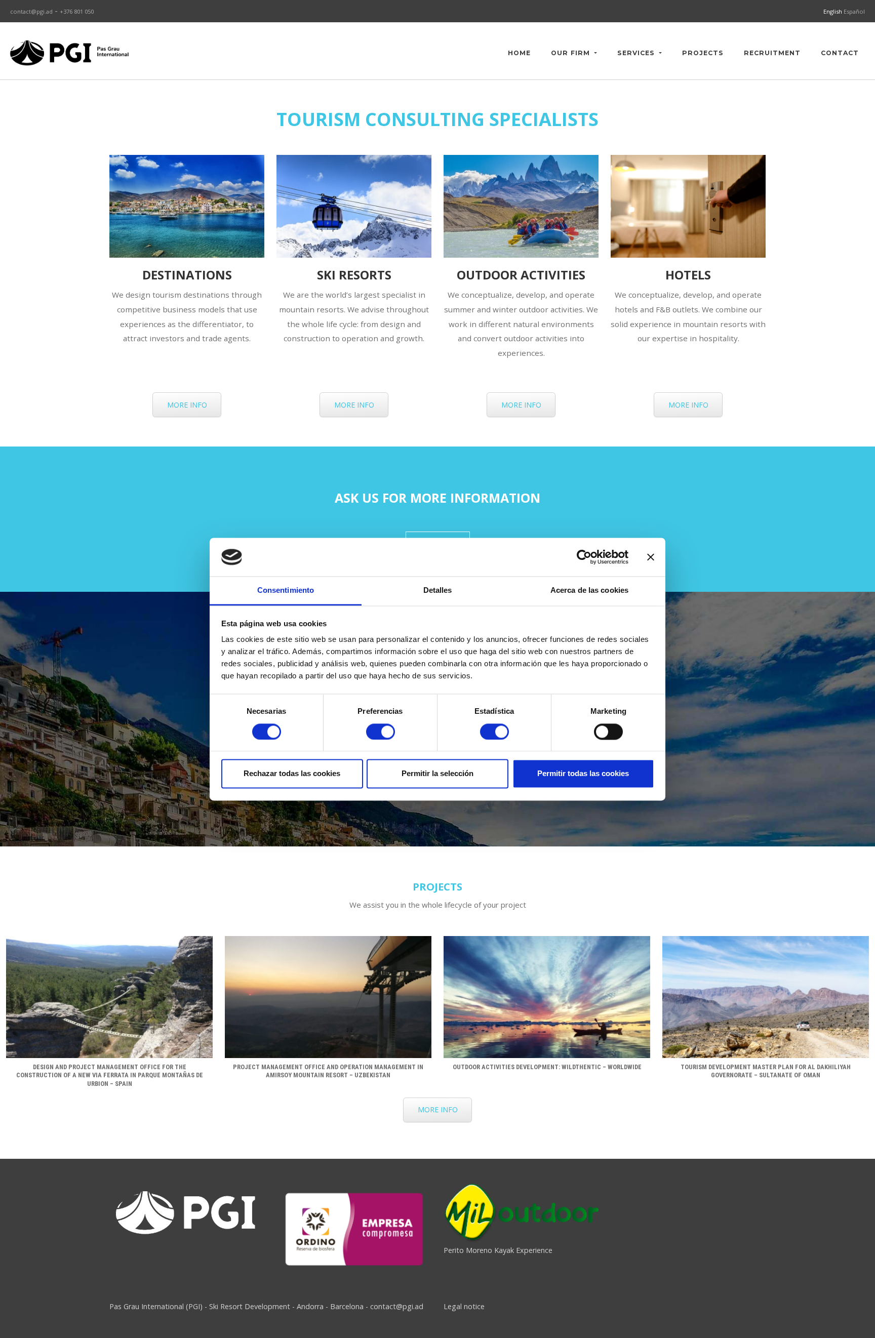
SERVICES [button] (637, 53)
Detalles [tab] (437, 590)
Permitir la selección (437, 773)
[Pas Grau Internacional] (69, 52)
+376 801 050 (77, 11)
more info (187, 405)
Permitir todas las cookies (583, 773)
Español (854, 11)
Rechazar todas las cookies (292, 773)
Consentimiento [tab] (285, 590)
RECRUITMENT (772, 53)
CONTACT (840, 53)
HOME (519, 53)
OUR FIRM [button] (571, 53)
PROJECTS (703, 53)
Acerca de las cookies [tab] (589, 590)
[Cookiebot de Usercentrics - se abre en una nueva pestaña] (584, 556)
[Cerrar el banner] (650, 556)
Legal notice (464, 1306)
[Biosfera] (353, 1228)
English (833, 11)
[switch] (380, 731)
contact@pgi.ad (31, 11)
